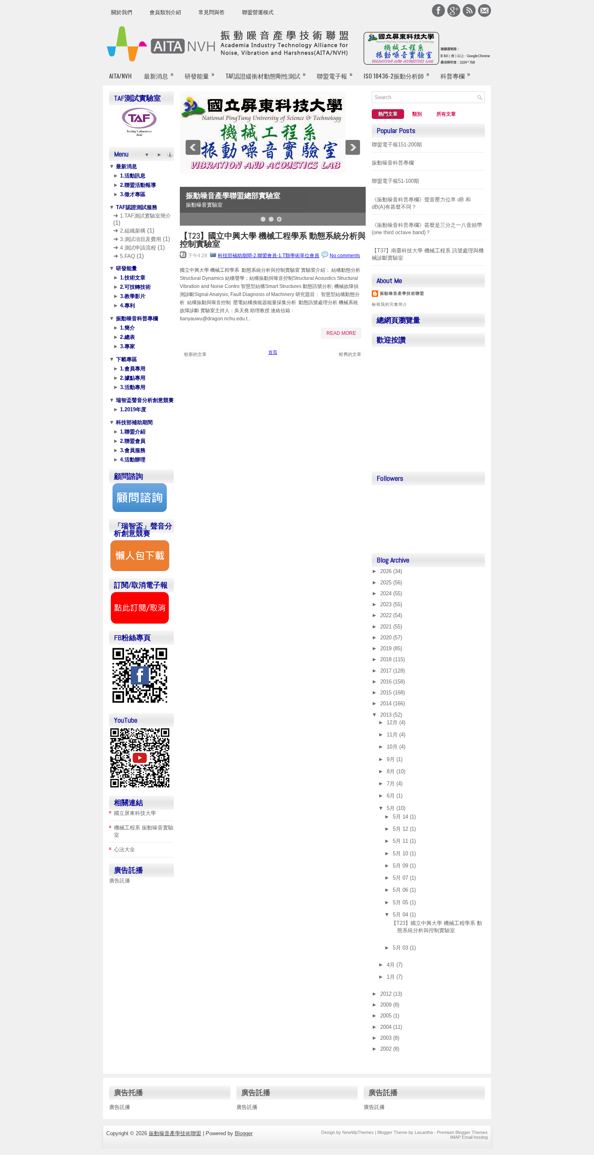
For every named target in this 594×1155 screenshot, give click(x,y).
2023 (386, 604)
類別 (417, 114)
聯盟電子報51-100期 (395, 181)
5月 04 (401, 915)
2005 (386, 1016)
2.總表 (126, 337)
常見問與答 (211, 12)
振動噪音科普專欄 (136, 318)
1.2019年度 (132, 409)
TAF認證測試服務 (135, 207)
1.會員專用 (131, 369)
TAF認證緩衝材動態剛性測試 (265, 74)
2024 (386, 593)
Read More (341, 333)
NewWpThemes (358, 1132)
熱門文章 (388, 114)
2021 (386, 627)
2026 (386, 571)
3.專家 (126, 346)
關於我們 (121, 12)
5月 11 (401, 841)
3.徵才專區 (131, 194)
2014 (386, 703)
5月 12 (401, 829)
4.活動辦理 (131, 460)
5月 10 (401, 853)
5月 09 (401, 866)
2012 (386, 994)
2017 (386, 671)
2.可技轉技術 (134, 287)
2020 (386, 638)
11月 (393, 735)
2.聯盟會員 (131, 441)
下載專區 (125, 359)
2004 (386, 1027)
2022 (386, 615)
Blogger (244, 1133)
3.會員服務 (131, 450)
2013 (386, 715)
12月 (393, 722)
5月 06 (401, 890)
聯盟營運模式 (258, 12)
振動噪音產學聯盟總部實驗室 (233, 196)
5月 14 (401, 817)
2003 (386, 1038)
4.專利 (126, 305)
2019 (386, 648)
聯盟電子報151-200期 (397, 145)
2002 (386, 1049)
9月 (391, 759)
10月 (393, 747)
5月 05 (401, 902)
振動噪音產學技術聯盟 (402, 293)
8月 (391, 771)
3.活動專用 (131, 387)
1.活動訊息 (131, 176)
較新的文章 (195, 354)
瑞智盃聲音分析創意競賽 (144, 400)
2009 (386, 1005)
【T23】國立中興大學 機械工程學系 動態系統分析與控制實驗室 (273, 240)
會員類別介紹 (165, 12)
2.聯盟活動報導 (137, 185)
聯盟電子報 (334, 74)
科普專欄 (455, 74)
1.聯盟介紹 (131, 432)
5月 (391, 808)
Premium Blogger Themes (462, 1132)
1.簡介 (126, 328)
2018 (386, 659)
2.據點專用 (131, 378)
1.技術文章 (131, 278)
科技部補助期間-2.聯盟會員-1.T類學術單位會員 (268, 255)
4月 (391, 965)
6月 (391, 796)
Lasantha (424, 1132)
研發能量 (199, 74)
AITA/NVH (120, 75)
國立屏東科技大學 (135, 813)
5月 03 (401, 948)
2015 (386, 693)
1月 (391, 977)
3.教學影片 (131, 296)
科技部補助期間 (133, 422)
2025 (386, 583)
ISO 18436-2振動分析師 (396, 74)
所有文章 (446, 114)
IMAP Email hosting (469, 1137)
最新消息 (158, 74)
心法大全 (124, 849)
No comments (345, 255)
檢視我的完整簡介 (389, 304)
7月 (391, 784)
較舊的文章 (350, 354)
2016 (386, 682)
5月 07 (401, 878)
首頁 (272, 352)
